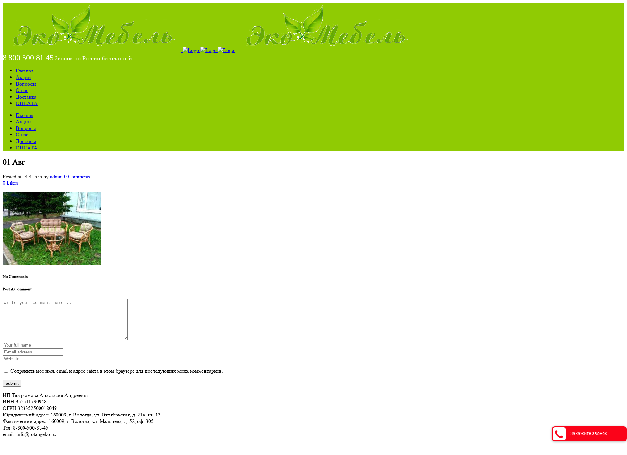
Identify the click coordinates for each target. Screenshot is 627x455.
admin (56, 176)
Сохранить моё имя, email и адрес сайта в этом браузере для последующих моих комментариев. (116, 371)
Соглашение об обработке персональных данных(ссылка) (67, 446)
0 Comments (77, 176)
